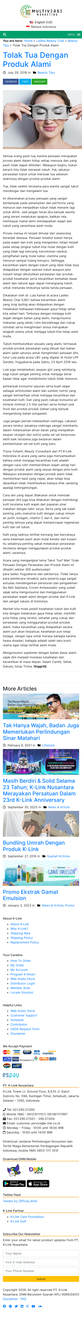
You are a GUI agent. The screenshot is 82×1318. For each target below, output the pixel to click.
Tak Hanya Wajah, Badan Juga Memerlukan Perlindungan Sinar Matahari (41, 731)
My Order (17, 965)
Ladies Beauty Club (50, 41)
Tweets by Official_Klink (20, 1201)
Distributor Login (22, 983)
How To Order (20, 961)
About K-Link (19, 924)
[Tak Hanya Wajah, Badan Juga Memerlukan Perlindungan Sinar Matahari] (41, 706)
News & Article (59, 807)
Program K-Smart (22, 974)
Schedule (17, 1020)
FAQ (23, 1299)
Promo (70, 905)
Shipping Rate (20, 933)
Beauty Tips (46, 72)
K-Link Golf (18, 1221)
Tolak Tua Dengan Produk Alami (35, 59)
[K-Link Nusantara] (41, 9)
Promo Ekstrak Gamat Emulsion (30, 895)
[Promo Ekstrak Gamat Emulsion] (41, 873)
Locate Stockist (21, 992)
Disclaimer (18, 1033)
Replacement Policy (24, 942)
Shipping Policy (21, 938)
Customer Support (23, 1015)
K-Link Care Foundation (27, 1217)
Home (28, 41)
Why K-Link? (19, 929)
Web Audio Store (22, 979)
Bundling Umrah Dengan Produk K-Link (34, 845)
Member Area (20, 988)
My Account (19, 970)
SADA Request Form (24, 1029)
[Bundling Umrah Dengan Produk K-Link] (41, 823)
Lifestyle (48, 745)
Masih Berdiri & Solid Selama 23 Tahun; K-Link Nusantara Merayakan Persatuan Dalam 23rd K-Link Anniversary (39, 790)
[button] (71, 34)
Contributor (18, 1024)
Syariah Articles (58, 856)
